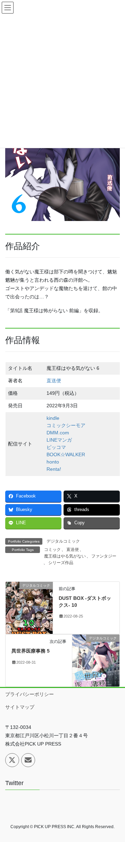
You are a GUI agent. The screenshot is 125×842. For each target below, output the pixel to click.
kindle (53, 418)
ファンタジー (103, 556)
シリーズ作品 (60, 562)
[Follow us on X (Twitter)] (12, 760)
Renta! (54, 469)
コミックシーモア (66, 425)
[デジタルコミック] (29, 607)
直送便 (54, 380)
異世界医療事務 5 (30, 651)
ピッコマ (56, 447)
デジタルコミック (63, 541)
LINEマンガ (59, 440)
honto (53, 462)
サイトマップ (19, 707)
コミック (52, 549)
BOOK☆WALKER (66, 454)
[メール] (28, 760)
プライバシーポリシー (29, 694)
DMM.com (58, 432)
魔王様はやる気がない (65, 556)
